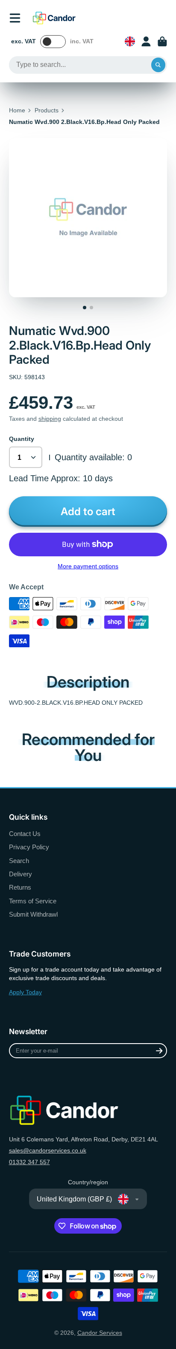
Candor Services (99, 1332)
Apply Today (25, 992)
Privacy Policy (29, 847)
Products (47, 110)
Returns (20, 887)
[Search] (158, 65)
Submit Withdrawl (33, 914)
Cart (162, 41)
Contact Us (25, 833)
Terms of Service (32, 901)
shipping (49, 418)
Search (19, 860)
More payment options (88, 566)
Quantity (21, 438)
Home (17, 110)
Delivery (20, 874)
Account (146, 41)
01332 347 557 (29, 1162)
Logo (54, 18)
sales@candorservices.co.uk (47, 1150)
